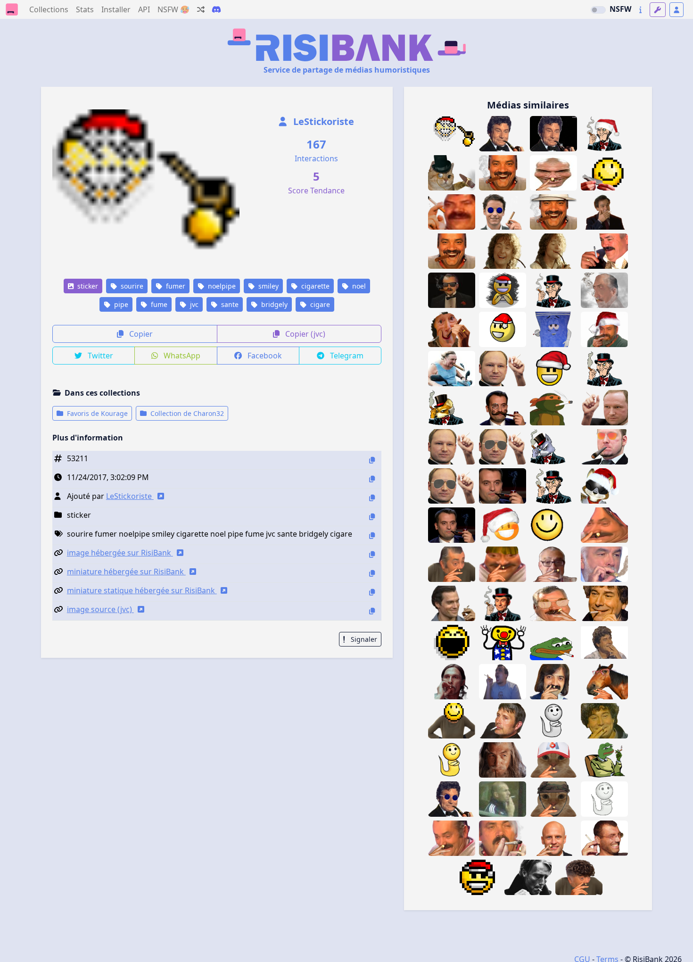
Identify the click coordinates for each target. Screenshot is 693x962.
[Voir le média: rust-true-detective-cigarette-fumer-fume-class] (451, 681)
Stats (85, 9)
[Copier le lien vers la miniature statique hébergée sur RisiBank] (372, 592)
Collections (48, 9)
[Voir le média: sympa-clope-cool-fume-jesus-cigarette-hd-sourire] (604, 603)
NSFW (620, 9)
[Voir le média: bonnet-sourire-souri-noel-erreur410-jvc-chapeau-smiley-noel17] (502, 525)
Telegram (345, 355)
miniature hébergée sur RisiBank (126, 571)
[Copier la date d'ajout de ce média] (372, 479)
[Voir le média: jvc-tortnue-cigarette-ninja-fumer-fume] (553, 407)
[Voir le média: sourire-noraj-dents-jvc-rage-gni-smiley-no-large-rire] (451, 642)
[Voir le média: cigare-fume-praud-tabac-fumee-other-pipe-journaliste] (604, 564)
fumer (174, 286)
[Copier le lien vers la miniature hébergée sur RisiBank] (372, 573)
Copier (140, 334)
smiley (267, 286)
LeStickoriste (322, 121)
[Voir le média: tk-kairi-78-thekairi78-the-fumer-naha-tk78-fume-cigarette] (502, 681)
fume (158, 304)
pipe (120, 304)
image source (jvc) (100, 609)
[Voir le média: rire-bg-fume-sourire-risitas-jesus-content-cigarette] (604, 720)
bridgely (273, 304)
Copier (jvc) (304, 334)
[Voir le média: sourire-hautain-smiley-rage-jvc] (553, 525)
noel (358, 286)
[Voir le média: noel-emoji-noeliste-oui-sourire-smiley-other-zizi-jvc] (502, 329)
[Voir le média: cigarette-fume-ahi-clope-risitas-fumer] (451, 838)
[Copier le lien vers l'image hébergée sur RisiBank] (372, 554)
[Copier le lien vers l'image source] (372, 611)
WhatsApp (181, 355)
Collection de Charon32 (186, 413)
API (144, 9)
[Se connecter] (676, 9)
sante (229, 304)
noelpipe (221, 286)
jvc (193, 304)
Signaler (363, 639)
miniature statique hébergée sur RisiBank (142, 590)
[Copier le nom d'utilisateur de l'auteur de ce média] (372, 497)
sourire (131, 286)
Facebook (264, 355)
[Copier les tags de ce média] (372, 535)
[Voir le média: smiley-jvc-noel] (477, 877)
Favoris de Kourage (96, 413)
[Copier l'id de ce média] (372, 460)
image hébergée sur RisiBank (120, 552)
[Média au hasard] (200, 9)
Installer (116, 9)
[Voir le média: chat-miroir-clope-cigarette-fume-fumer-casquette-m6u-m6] (553, 760)
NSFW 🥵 (173, 9)
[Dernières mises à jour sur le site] (640, 9)
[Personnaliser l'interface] (658, 9)
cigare (319, 304)
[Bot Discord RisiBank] (216, 9)
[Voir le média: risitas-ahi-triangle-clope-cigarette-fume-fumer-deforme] (604, 525)
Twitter (99, 355)
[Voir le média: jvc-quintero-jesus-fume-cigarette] (604, 642)
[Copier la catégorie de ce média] (372, 516)
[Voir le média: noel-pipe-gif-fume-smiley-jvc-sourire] (451, 133)
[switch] (598, 10)
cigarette (314, 286)
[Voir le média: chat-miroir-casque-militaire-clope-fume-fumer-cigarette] (553, 799)
